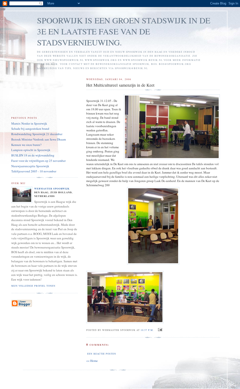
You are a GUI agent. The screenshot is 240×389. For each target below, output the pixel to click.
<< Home (92, 361)
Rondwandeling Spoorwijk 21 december (36, 134)
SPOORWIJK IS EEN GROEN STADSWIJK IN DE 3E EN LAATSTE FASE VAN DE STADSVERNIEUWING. (123, 31)
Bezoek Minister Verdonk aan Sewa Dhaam (38, 139)
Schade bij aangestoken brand (30, 128)
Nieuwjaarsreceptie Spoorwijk (30, 166)
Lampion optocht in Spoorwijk (30, 150)
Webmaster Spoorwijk (52, 188)
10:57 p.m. (147, 330)
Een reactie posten (101, 353)
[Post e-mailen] (159, 330)
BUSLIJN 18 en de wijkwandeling (32, 155)
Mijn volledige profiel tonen (33, 285)
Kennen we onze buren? (26, 145)
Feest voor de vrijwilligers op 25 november (38, 161)
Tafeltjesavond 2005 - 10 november (33, 171)
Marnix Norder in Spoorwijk (29, 123)
